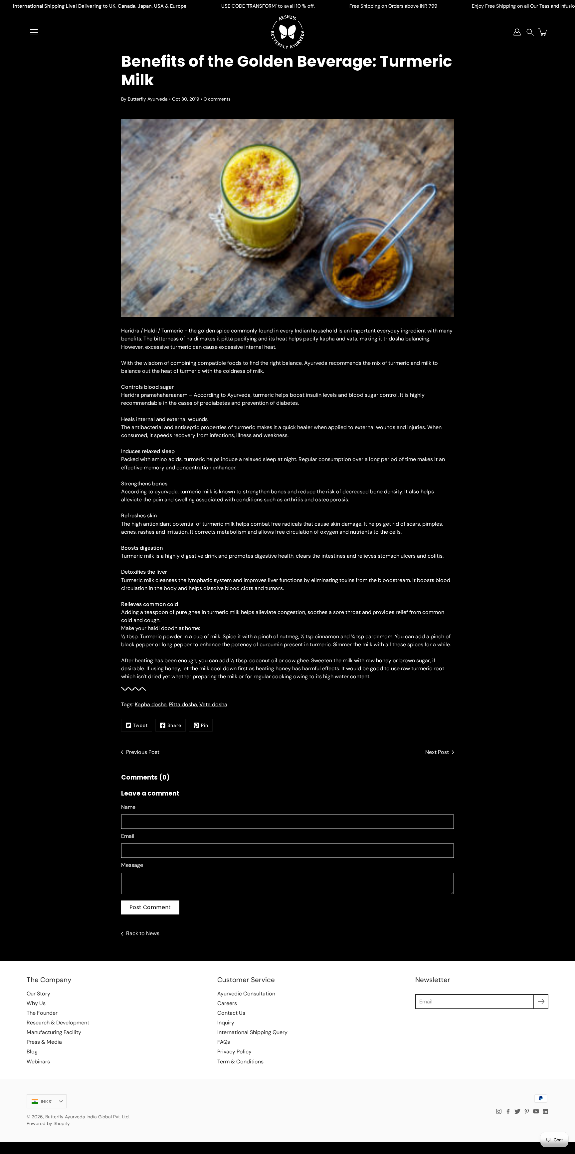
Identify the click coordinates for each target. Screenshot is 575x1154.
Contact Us (231, 1012)
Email (127, 836)
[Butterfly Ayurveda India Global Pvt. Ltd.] (287, 32)
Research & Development (58, 1022)
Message (132, 865)
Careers (227, 1003)
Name (128, 807)
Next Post (437, 752)
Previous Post (142, 752)
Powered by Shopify (48, 1123)
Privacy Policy (234, 1051)
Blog (32, 1051)
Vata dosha (213, 704)
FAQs (223, 1041)
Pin (204, 725)
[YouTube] (536, 1111)
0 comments (217, 99)
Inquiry (225, 1022)
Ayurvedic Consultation (246, 993)
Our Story (38, 993)
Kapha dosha (151, 704)
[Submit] (540, 1001)
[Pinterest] (527, 1111)
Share (174, 725)
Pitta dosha (183, 704)
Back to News (142, 933)
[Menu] (34, 32)
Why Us (36, 1003)
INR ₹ (46, 1101)
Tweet (140, 725)
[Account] (517, 32)
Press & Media (44, 1041)
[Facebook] (508, 1111)
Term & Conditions (240, 1061)
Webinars (38, 1061)
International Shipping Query (252, 1032)
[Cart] (543, 32)
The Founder (42, 1012)
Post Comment (150, 907)
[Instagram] (499, 1111)
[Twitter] (517, 1111)
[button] (530, 32)
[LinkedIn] (545, 1111)
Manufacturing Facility (54, 1032)
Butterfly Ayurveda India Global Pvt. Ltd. (87, 1117)
